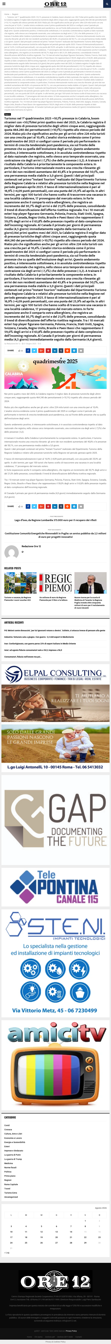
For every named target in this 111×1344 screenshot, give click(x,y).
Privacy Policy (71, 1331)
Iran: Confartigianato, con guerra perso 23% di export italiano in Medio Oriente (40, 643)
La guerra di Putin (12, 1155)
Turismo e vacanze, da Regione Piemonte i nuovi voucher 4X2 (17, 599)
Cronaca (8, 1129)
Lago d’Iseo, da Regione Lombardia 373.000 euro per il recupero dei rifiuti (56, 520)
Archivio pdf (50, 1337)
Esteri (7, 1146)
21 (71, 1237)
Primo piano (9, 1176)
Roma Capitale (11, 1184)
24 (11, 1243)
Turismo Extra (10, 1193)
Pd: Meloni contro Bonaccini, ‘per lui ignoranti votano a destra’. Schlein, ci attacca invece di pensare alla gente (54, 630)
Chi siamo (38, 1337)
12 (41, 1232)
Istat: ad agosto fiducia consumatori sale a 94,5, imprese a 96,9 (33, 650)
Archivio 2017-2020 (65, 1337)
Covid (7, 1125)
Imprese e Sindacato (13, 1150)
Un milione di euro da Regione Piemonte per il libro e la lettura (53, 599)
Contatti (78, 1337)
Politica (7, 1172)
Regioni (7, 114)
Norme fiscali (10, 1167)
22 (85, 1237)
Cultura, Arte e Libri (13, 1134)
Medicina (8, 1163)
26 (41, 1243)
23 (99, 1237)
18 (26, 1237)
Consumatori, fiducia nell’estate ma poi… (23, 657)
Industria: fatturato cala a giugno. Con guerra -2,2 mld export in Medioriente (39, 637)
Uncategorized (11, 1197)
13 (56, 1232)
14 (71, 1232)
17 (11, 1237)
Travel (7, 1188)
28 (71, 1243)
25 (26, 1243)
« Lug (6, 1252)
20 (56, 1237)
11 (26, 1232)
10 (11, 1232)
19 (41, 1237)
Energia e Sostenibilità (14, 1142)
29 (85, 1243)
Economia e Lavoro (13, 1138)
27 (56, 1243)
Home (29, 1337)
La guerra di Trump (13, 1159)
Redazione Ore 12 (13, 344)
